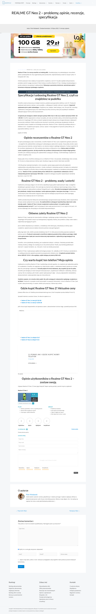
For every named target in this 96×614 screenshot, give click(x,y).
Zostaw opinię (75, 429)
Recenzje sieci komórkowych (47, 590)
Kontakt (72, 595)
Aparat (28, 467)
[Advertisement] (48, 324)
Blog (29, 352)
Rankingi (34, 3)
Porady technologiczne (45, 597)
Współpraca (73, 588)
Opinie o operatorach (45, 593)
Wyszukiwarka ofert (44, 586)
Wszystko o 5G (43, 595)
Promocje (28, 3)
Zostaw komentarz (45, 28)
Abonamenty (42, 3)
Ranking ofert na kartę (15, 593)
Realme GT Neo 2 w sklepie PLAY (30, 337)
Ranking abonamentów (15, 586)
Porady (64, 3)
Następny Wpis (75, 511)
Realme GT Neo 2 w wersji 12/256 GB (31, 302)
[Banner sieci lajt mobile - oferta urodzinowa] (48, 45)
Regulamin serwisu (75, 593)
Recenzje (57, 3)
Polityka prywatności (75, 590)
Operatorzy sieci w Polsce (46, 599)
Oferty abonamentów (45, 588)
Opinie (70, 3)
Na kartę (50, 3)
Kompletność (45, 467)
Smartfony (78, 3)
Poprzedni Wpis (21, 511)
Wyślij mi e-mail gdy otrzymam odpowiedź (31, 549)
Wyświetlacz (21, 467)
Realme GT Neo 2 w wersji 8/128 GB (31, 300)
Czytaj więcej (32, 363)
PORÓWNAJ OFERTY (19, 3)
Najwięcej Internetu (14, 590)
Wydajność (36, 467)
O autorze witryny (74, 586)
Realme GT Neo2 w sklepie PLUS (30, 340)
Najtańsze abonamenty (15, 588)
